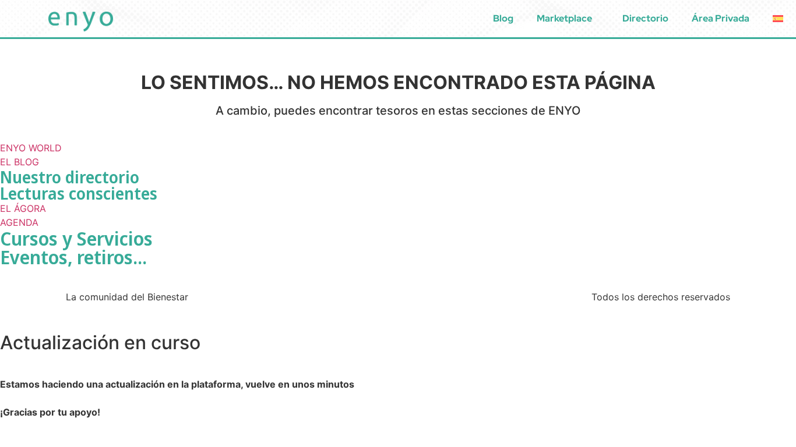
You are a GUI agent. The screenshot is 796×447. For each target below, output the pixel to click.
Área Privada (720, 18)
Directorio (645, 18)
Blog (503, 18)
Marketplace (564, 18)
